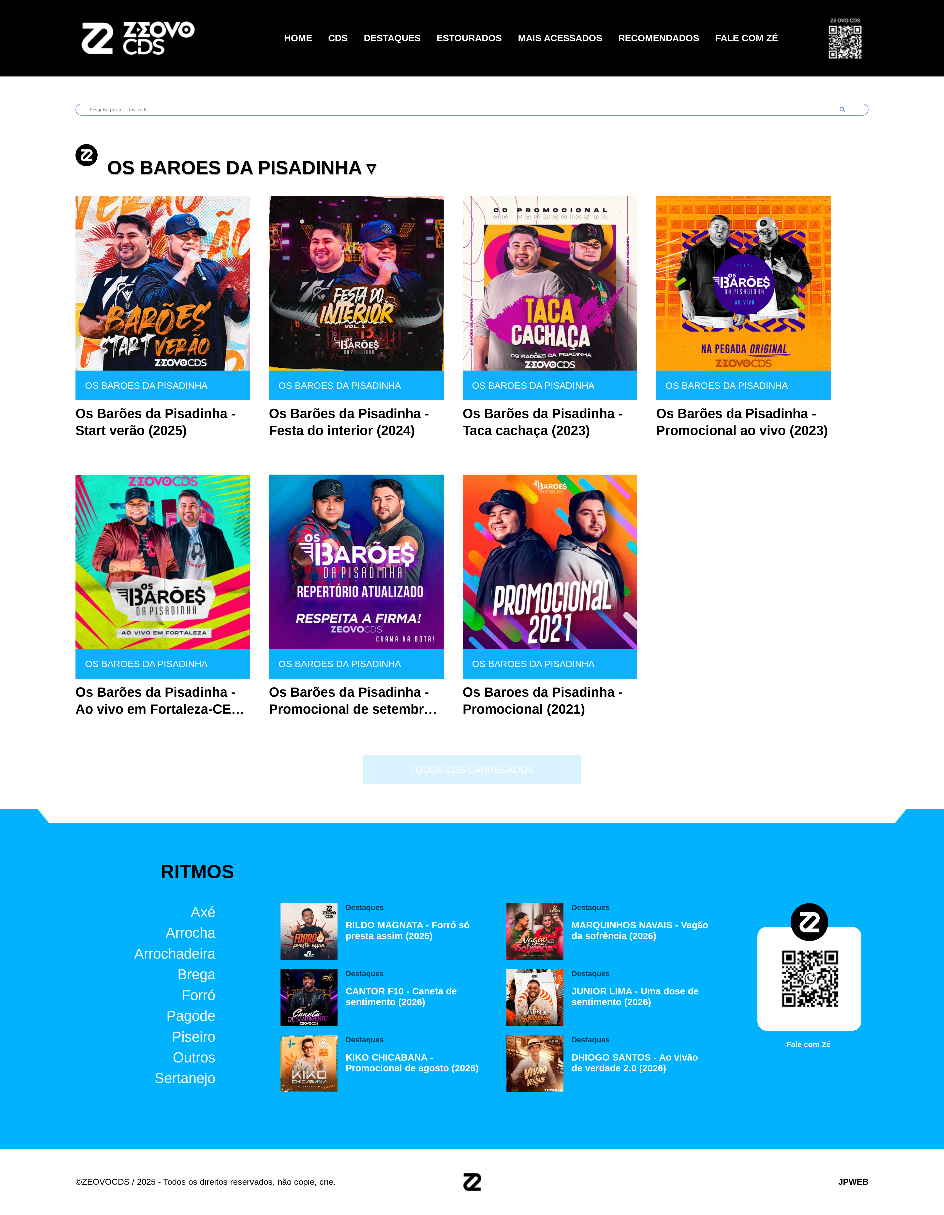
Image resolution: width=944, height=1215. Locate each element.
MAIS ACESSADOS (560, 38)
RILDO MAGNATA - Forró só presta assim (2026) (408, 930)
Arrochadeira (174, 953)
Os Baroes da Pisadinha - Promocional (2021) (543, 700)
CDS (338, 38)
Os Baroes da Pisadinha (146, 385)
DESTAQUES (392, 38)
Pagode (190, 1016)
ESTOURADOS (469, 38)
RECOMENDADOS (658, 38)
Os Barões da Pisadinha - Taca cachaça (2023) (543, 422)
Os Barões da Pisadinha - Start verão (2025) (155, 422)
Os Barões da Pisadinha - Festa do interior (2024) (349, 422)
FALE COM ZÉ (746, 38)
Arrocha (190, 933)
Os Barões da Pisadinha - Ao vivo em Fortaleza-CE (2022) (155, 701)
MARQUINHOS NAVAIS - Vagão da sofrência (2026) (640, 930)
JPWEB (853, 1181)
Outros (194, 1057)
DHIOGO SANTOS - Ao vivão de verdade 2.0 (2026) (635, 1062)
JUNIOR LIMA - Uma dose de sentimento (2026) (635, 996)
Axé (203, 912)
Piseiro (193, 1036)
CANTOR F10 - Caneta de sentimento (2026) (401, 996)
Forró (198, 995)
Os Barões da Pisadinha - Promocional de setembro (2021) (350, 701)
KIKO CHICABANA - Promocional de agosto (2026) (412, 1062)
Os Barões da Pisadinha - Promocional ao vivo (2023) (742, 422)
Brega (196, 974)
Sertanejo (185, 1078)
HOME (298, 38)
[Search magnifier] (842, 109)
